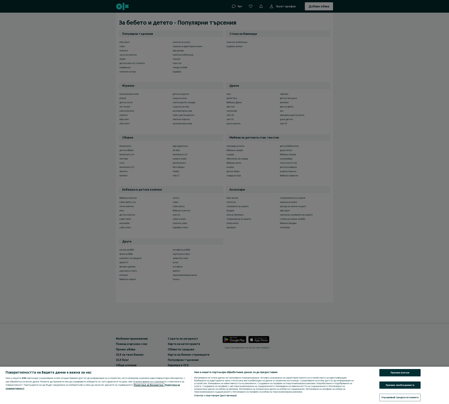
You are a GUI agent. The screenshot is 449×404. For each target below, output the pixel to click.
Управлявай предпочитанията (399, 397)
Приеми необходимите (400, 385)
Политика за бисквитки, (149, 384)
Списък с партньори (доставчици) (215, 395)
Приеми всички (400, 372)
